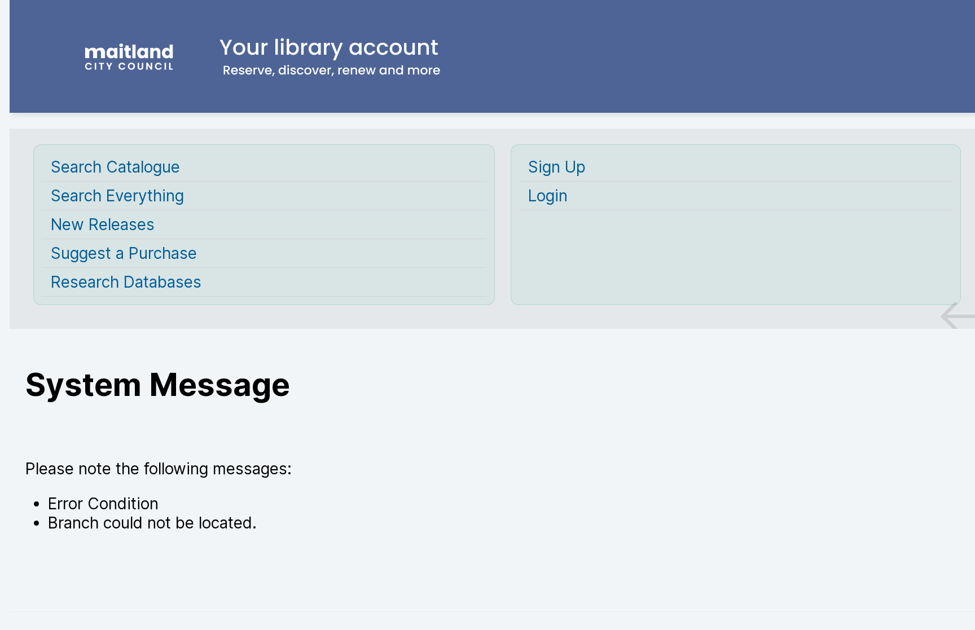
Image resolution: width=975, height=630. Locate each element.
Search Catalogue (115, 167)
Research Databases (126, 282)
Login (548, 195)
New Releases (103, 224)
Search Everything (117, 195)
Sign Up (557, 167)
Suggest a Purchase (124, 253)
